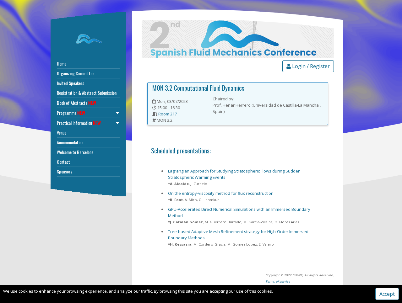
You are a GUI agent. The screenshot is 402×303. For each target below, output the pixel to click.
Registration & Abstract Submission (87, 92)
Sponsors (64, 171)
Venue (61, 132)
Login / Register (310, 66)
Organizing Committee (75, 73)
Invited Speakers (70, 83)
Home (61, 63)
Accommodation (70, 142)
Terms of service (277, 281)
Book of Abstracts (76, 102)
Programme (71, 112)
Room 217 (167, 114)
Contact (63, 161)
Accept (387, 293)
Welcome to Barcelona (75, 152)
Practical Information (79, 122)
